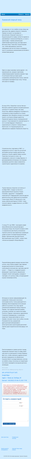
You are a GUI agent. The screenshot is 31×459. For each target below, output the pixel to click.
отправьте (15, 392)
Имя (20, 402)
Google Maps (6, 375)
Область (21, 14)
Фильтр (27, 14)
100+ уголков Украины (15, 6)
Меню (3, 14)
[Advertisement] (16, 25)
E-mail (21, 406)
